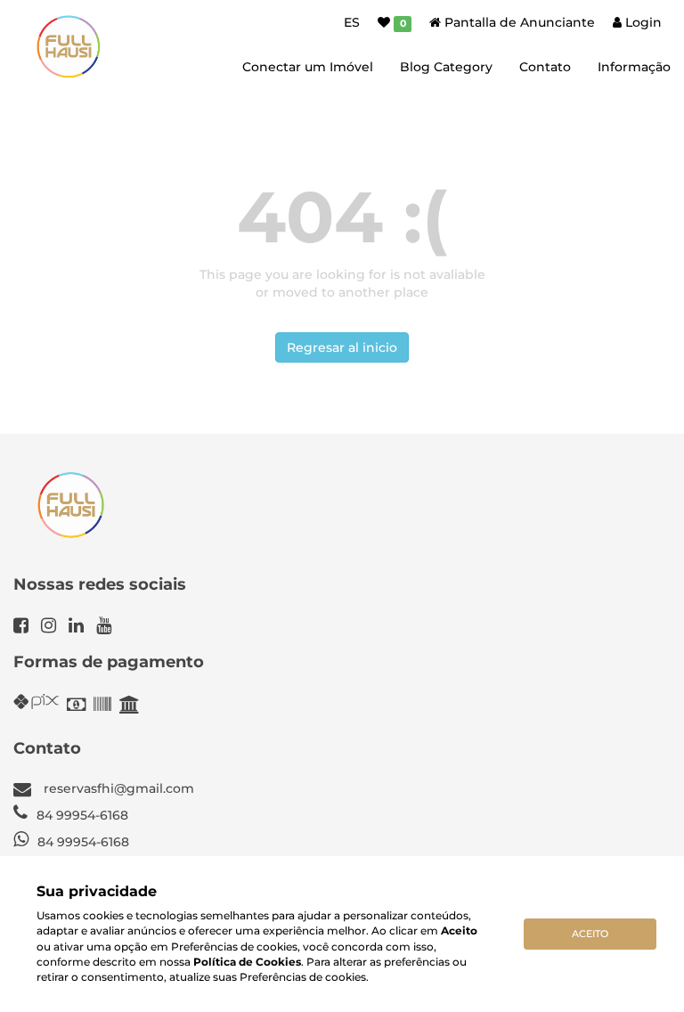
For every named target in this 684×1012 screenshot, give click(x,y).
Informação (634, 67)
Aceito (590, 933)
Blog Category (446, 67)
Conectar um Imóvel (307, 67)
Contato (545, 67)
